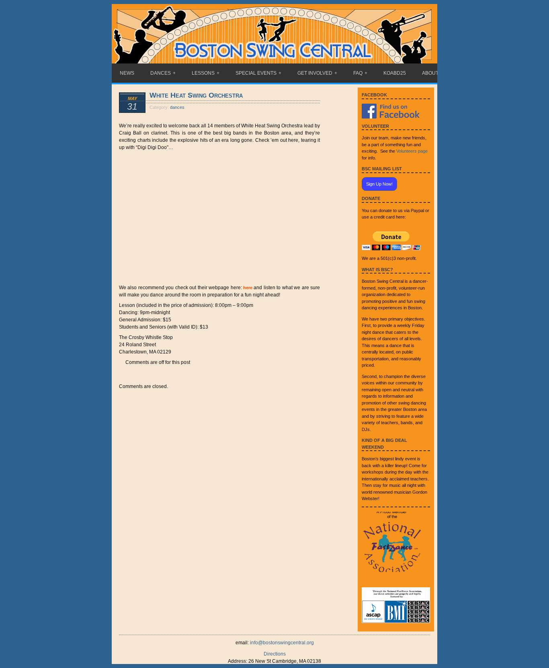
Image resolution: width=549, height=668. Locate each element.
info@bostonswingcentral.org (282, 643)
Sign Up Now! (379, 184)
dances (177, 107)
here (247, 287)
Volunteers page (412, 151)
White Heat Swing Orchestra (196, 95)
